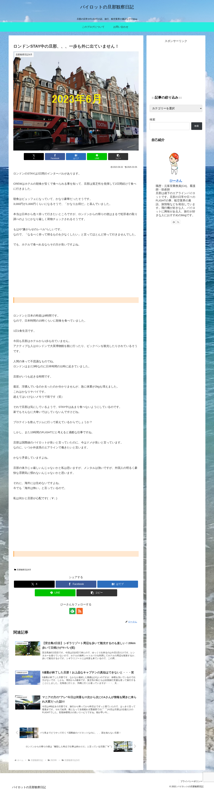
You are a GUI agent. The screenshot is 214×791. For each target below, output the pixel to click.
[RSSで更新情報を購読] (79, 611)
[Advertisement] (76, 274)
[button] (118, 156)
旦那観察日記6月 (24, 570)
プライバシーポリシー (191, 781)
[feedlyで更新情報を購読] (72, 611)
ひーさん (176, 180)
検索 (152, 119)
